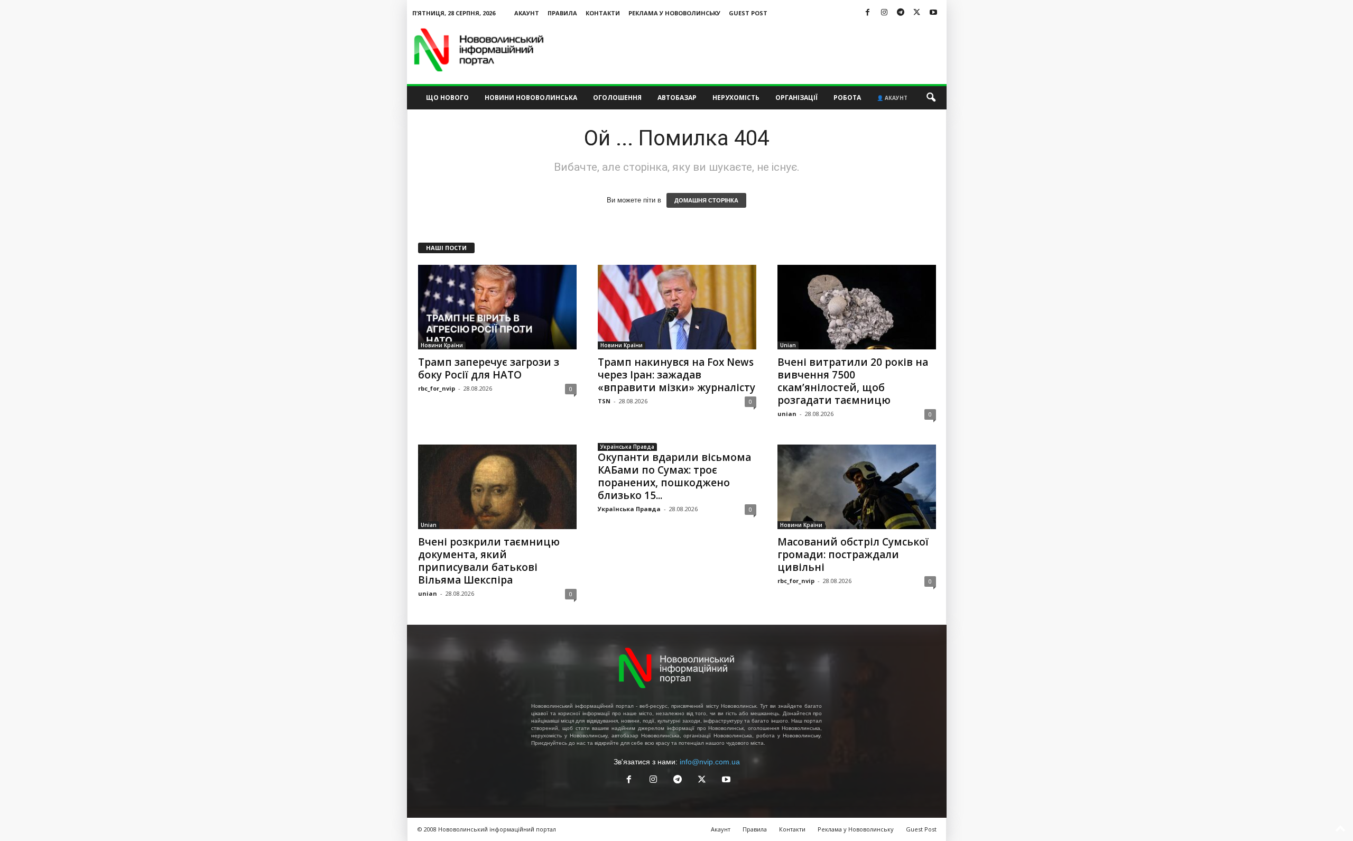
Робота (847, 97)
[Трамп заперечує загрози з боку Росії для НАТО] (497, 307)
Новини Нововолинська (531, 97)
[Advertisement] (754, 49)
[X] (917, 13)
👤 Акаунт (892, 97)
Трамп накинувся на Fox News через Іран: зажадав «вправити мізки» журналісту (676, 374)
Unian (788, 345)
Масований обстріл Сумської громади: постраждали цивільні (853, 554)
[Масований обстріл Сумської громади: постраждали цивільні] (856, 487)
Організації (796, 97)
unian (786, 414)
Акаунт (526, 13)
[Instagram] (884, 13)
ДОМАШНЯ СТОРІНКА (706, 200)
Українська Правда (627, 446)
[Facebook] (867, 13)
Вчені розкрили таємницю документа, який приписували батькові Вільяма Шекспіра (489, 561)
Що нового (447, 97)
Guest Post (748, 13)
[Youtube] (933, 13)
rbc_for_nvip (436, 388)
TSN (604, 401)
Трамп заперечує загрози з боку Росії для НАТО (488, 368)
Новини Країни (442, 345)
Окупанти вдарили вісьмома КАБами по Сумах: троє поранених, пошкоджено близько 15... (674, 476)
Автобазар (677, 97)
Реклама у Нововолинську (674, 13)
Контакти (603, 13)
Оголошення (617, 97)
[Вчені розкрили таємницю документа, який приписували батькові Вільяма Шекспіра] (497, 487)
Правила (562, 13)
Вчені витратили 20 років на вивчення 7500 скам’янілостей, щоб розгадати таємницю (852, 381)
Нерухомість (735, 97)
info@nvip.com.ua (710, 761)
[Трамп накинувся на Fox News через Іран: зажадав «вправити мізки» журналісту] (677, 307)
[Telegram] (900, 13)
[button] (930, 97)
